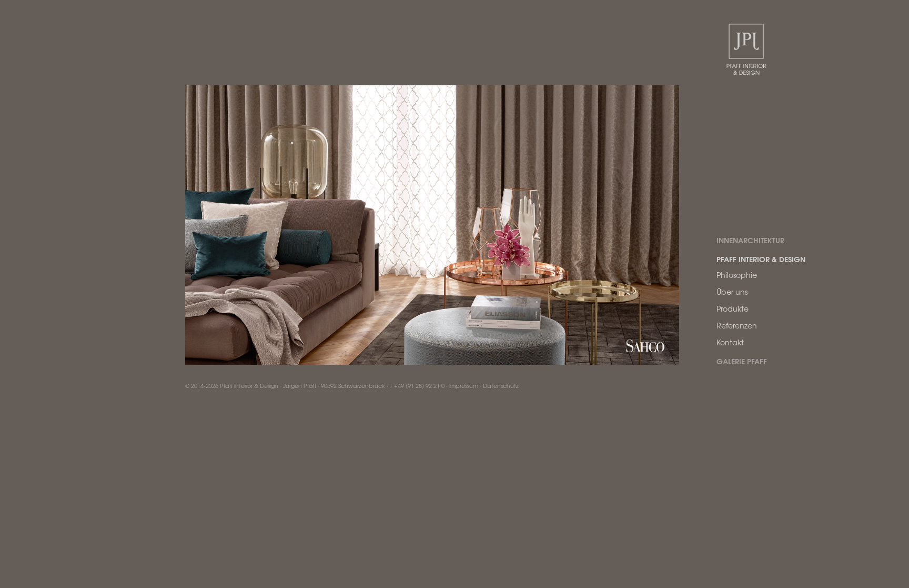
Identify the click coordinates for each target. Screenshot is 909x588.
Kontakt (730, 342)
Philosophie (736, 275)
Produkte (732, 308)
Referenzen (736, 325)
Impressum (463, 385)
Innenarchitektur (750, 240)
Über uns (732, 291)
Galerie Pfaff (741, 361)
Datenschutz (501, 385)
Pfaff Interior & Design (760, 259)
